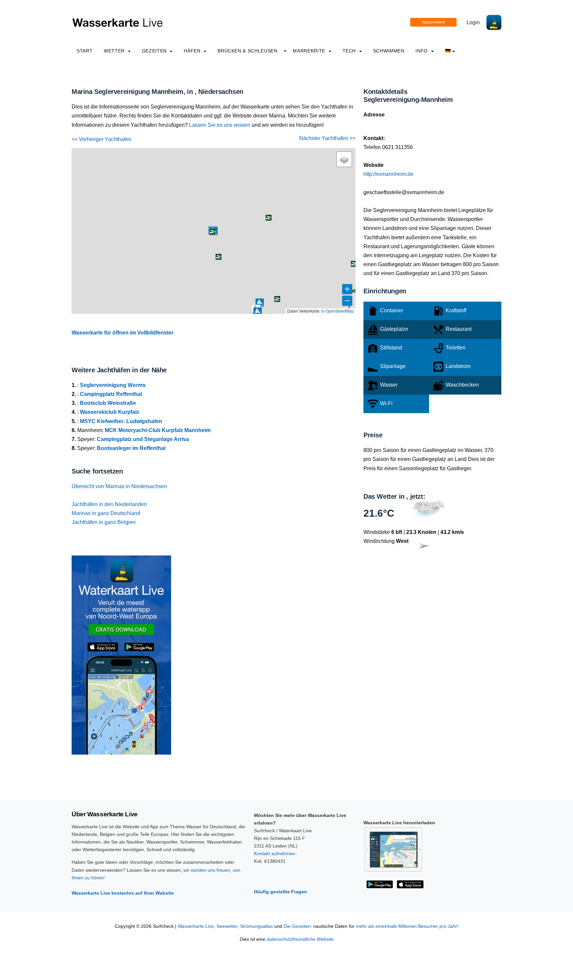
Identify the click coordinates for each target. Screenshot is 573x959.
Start (85, 50)
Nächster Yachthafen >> (327, 138)
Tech (350, 50)
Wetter (115, 50)
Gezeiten (155, 50)
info (422, 50)
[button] (354, 292)
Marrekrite (310, 50)
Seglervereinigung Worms (113, 385)
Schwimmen (389, 50)
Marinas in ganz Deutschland (106, 513)
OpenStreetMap (339, 311)
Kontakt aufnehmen (274, 853)
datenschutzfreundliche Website (300, 939)
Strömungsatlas (256, 926)
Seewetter (227, 926)
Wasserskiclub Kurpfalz (109, 412)
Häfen (193, 50)
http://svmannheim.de (388, 174)
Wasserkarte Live (196, 926)
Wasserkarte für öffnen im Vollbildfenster (122, 332)
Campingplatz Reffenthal (111, 394)
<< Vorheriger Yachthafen (101, 139)
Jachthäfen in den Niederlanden (109, 504)
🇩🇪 (448, 50)
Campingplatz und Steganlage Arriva (143, 439)
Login (473, 22)
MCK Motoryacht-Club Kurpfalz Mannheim (158, 430)
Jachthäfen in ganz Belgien (104, 522)
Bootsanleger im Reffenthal (131, 448)
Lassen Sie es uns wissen (219, 125)
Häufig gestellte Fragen (280, 891)
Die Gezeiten (297, 926)
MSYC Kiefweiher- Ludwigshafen (121, 421)
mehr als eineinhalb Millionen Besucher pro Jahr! (407, 926)
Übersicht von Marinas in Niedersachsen (119, 486)
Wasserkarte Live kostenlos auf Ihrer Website (123, 893)
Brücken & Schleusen (247, 50)
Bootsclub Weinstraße (108, 403)
